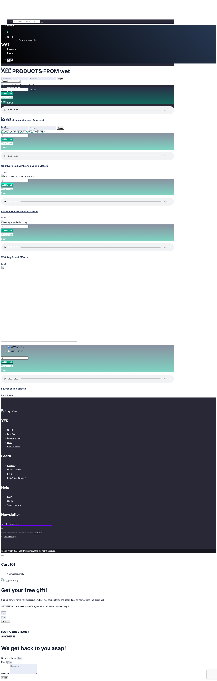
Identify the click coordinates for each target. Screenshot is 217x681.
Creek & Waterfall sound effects (19, 211)
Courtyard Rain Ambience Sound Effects (24, 165)
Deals (9, 442)
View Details (7, 97)
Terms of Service (9, 536)
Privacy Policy (38, 532)
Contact (10, 501)
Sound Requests (14, 505)
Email (4, 662)
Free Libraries (13, 446)
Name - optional (9, 658)
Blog (9, 474)
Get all (10, 430)
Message (5, 673)
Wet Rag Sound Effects (14, 257)
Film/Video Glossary (16, 478)
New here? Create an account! (31, 82)
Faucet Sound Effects (13, 388)
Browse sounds (14, 438)
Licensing (11, 465)
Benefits (11, 434)
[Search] (42, 22)
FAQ (9, 497)
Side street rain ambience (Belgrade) (22, 120)
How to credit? (14, 469)
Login (10, 102)
